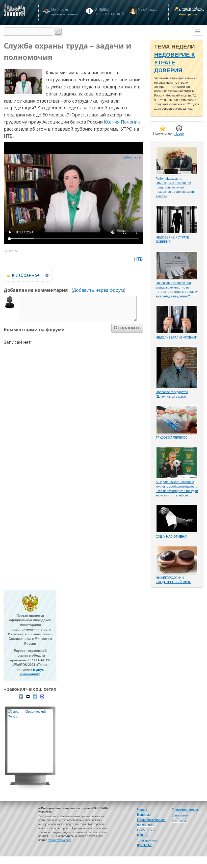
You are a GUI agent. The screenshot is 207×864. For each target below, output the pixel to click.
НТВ (138, 259)
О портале (180, 815)
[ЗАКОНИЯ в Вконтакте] (21, 696)
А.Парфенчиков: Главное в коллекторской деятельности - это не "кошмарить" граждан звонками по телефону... (177, 488)
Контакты (179, 821)
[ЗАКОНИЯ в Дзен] (28, 696)
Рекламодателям (185, 810)
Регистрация (188, 14)
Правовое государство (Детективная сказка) (172, 394)
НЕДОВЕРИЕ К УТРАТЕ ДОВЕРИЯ (174, 63)
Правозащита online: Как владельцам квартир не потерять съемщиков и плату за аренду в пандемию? (177, 289)
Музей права (147, 9)
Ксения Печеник (122, 122)
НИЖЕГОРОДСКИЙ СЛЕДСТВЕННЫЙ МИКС (173, 580)
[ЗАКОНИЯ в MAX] (42, 696)
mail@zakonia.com (59, 840)
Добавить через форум (98, 290)
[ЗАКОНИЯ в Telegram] (35, 696)
